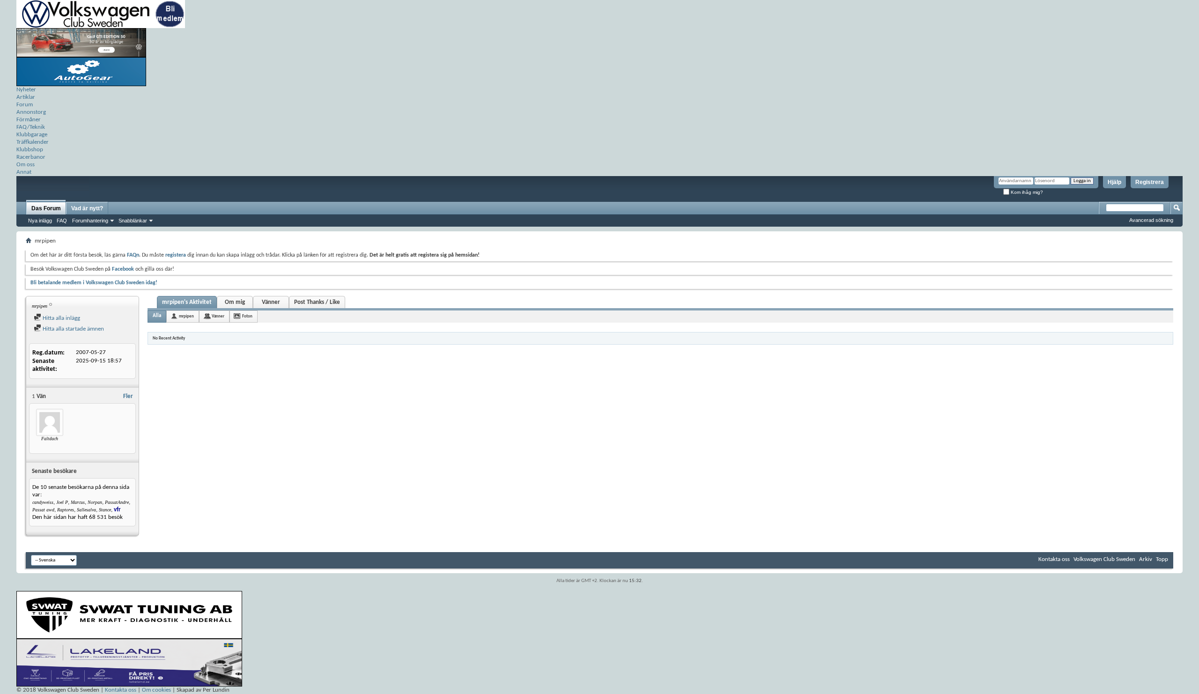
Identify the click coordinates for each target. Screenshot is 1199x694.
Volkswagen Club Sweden (1104, 559)
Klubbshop (29, 150)
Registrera (1149, 182)
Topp (1162, 559)
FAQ (62, 220)
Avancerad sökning (1151, 220)
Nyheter (26, 90)
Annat (23, 172)
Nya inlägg (40, 220)
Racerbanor (30, 157)
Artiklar (25, 97)
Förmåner (28, 120)
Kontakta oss (1054, 559)
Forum (24, 105)
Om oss (25, 165)
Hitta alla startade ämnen (72, 329)
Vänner (271, 302)
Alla (157, 315)
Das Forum (46, 208)
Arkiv (1145, 559)
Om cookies (156, 690)
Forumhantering (90, 220)
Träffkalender (32, 142)
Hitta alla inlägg (60, 318)
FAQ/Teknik (30, 127)
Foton (247, 316)
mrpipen (186, 316)
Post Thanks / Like (317, 302)
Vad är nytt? (87, 208)
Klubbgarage (31, 135)
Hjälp (1114, 182)
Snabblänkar (132, 220)
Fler (128, 396)
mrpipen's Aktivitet (187, 302)
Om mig (235, 302)
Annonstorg (31, 112)
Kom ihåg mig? (1026, 192)
